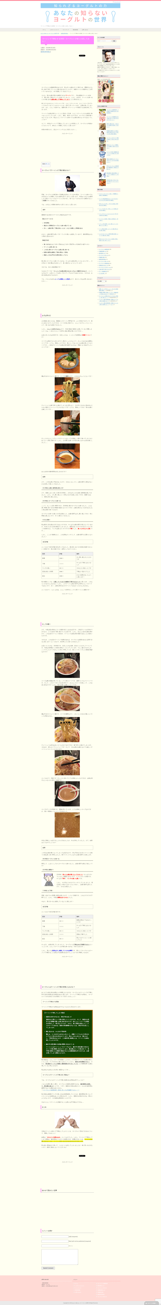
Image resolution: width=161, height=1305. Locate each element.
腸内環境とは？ (102, 253)
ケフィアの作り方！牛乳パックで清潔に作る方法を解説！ (108, 209)
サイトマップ (66, 29)
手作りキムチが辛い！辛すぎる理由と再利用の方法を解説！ (108, 204)
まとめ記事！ (102, 273)
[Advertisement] (67, 70)
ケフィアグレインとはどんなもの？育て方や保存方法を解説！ (108, 214)
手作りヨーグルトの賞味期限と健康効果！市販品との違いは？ (113, 167)
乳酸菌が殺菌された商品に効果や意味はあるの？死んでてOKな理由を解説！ (113, 132)
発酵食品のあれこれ (103, 265)
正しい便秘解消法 (103, 271)
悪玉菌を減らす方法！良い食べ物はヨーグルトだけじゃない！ (113, 182)
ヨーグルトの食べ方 (103, 261)
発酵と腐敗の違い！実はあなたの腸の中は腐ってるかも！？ (113, 125)
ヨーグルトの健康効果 (104, 249)
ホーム (44, 29)
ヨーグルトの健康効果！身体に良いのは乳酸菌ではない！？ (61, 1090)
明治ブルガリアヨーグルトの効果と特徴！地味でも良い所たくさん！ (108, 239)
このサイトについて (54, 29)
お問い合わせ (85, 29)
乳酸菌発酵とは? (103, 251)
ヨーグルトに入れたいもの (105, 267)
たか (112, 304)
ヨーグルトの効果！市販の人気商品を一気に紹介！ (108, 219)
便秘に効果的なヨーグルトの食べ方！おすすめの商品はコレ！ (113, 160)
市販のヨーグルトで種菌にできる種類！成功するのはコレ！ (113, 146)
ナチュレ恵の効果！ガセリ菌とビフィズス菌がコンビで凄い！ (108, 224)
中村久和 (112, 294)
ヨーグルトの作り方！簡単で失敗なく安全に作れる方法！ (113, 139)
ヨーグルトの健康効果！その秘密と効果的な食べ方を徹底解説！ (113, 111)
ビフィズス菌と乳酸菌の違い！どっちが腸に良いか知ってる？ (113, 153)
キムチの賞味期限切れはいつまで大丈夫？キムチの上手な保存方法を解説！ (108, 199)
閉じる (47, 164)
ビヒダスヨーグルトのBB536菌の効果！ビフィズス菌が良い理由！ (108, 234)
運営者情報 (75, 29)
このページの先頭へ (151, 1303)
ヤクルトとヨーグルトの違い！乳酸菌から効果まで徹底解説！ (108, 194)
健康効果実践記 (45, 51)
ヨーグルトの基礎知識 (104, 263)
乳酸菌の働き (102, 257)
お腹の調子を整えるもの (104, 269)
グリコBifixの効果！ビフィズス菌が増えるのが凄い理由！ (108, 229)
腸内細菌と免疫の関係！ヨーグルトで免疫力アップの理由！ (113, 174)
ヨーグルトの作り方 (103, 255)
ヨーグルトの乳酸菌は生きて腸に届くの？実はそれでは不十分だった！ (113, 118)
